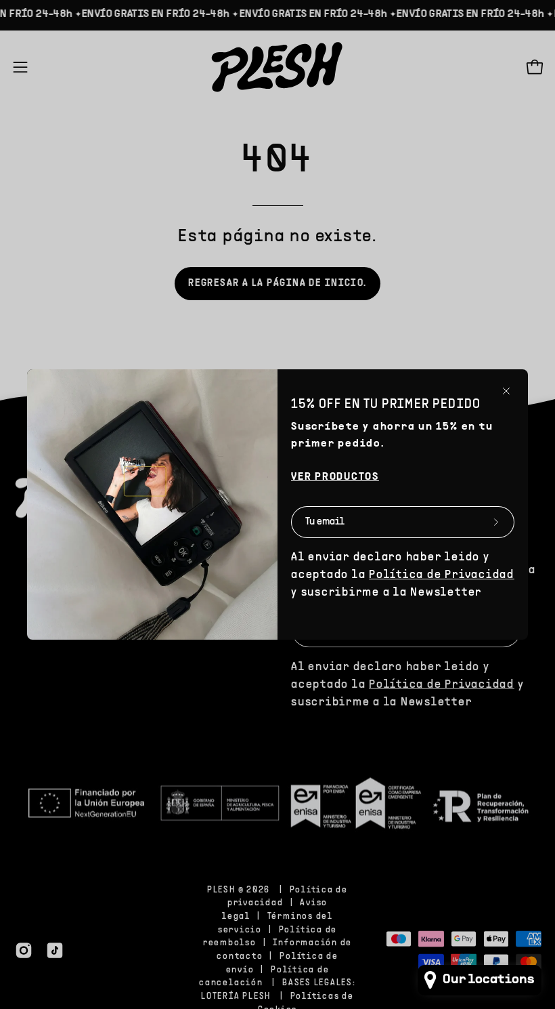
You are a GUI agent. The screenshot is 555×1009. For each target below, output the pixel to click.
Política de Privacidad (441, 575)
